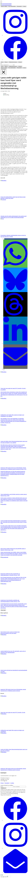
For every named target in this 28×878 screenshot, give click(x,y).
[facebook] (15, 820)
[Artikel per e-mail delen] (15, 368)
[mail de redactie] (15, 872)
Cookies (12, 783)
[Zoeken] (13, 65)
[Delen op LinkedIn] (15, 343)
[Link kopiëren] (3, 369)
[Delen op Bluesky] (15, 291)
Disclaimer (7, 783)
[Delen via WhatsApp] (15, 267)
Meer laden (3, 610)
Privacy (2, 783)
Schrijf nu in (3, 788)
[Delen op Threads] (15, 315)
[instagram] (15, 848)
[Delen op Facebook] (3, 239)
